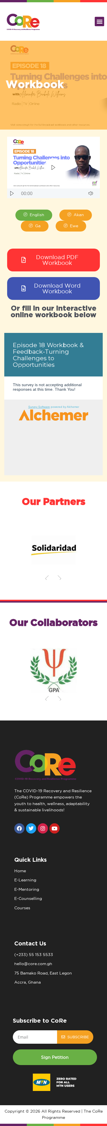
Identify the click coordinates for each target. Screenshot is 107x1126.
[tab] (33, 215)
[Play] (12, 193)
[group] (53, 550)
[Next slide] (59, 578)
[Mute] (91, 193)
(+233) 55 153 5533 (33, 955)
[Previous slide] (47, 578)
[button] (99, 21)
